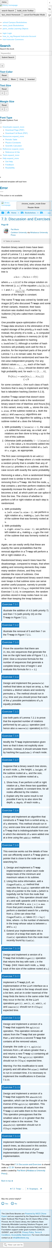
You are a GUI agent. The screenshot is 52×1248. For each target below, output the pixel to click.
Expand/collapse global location (49, 212)
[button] (9, 165)
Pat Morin (15, 229)
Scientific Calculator (13, 146)
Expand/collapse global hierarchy (4, 212)
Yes (6, 1204)
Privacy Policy (28, 1232)
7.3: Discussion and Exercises (28, 1164)
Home (14, 213)
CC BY (11, 1167)
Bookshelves (30, 213)
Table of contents (12, 241)
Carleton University (19, 233)
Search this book (7, 49)
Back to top (6, 1181)
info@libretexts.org (20, 1238)
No (16, 1204)
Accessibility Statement (21, 1235)
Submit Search (8, 57)
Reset (4, 75)
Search (5, 1245)
